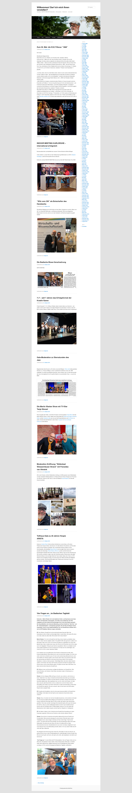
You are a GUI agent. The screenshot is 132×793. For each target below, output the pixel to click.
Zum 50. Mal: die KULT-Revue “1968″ (52, 47)
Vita (42, 37)
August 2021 (84, 102)
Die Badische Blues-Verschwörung (51, 262)
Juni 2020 (84, 118)
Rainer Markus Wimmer (53, 550)
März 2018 (84, 150)
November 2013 (85, 203)
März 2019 (84, 138)
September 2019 (85, 131)
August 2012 (84, 215)
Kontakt (53, 37)
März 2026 (84, 50)
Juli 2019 (84, 134)
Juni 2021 (84, 104)
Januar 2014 (84, 201)
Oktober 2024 (85, 68)
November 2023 (85, 77)
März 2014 (84, 199)
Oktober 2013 (85, 205)
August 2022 (84, 85)
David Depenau (65, 478)
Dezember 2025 (85, 55)
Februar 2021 (85, 109)
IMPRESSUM (60, 37)
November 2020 (85, 112)
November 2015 (85, 185)
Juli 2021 (84, 103)
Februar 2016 (85, 182)
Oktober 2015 (85, 186)
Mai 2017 (84, 161)
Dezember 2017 (85, 152)
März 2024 (84, 74)
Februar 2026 (85, 52)
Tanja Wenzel (70, 414)
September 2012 (85, 214)
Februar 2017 (85, 166)
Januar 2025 (84, 65)
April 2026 (84, 49)
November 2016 (85, 168)
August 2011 (84, 221)
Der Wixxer (70, 418)
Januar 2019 (84, 141)
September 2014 (85, 198)
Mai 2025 (84, 61)
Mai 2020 (84, 119)
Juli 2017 (84, 158)
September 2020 (85, 115)
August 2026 (84, 43)
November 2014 (85, 196)
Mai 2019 (84, 135)
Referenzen (47, 37)
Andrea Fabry (44, 544)
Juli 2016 (84, 174)
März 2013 (84, 212)
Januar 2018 (84, 151)
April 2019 (84, 136)
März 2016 (84, 180)
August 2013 (84, 208)
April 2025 (84, 62)
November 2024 (85, 67)
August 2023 (84, 78)
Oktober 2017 (85, 155)
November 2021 (85, 97)
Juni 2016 (84, 176)
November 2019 (85, 128)
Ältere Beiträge (40, 782)
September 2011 (85, 220)
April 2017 (84, 163)
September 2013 (85, 206)
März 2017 (84, 164)
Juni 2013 (84, 209)
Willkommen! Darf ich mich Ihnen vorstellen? (53, 8)
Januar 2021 (84, 110)
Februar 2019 (85, 139)
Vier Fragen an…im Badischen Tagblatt (53, 613)
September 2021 (85, 100)
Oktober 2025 (85, 58)
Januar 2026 (84, 53)
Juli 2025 (84, 59)
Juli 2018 (84, 145)
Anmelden (84, 226)
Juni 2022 (84, 88)
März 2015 (84, 192)
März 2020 (84, 122)
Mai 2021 (84, 106)
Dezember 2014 (85, 195)
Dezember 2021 (85, 96)
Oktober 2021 (85, 99)
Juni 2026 (84, 46)
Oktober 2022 (85, 84)
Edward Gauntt (53, 549)
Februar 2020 (85, 123)
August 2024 (84, 71)
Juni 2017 (84, 160)
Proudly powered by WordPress (66, 788)
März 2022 (84, 93)
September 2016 (85, 171)
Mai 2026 (84, 48)
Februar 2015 (85, 193)
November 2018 (85, 144)
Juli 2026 (84, 45)
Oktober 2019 (85, 129)
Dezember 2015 (85, 183)
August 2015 (84, 187)
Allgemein (46, 136)
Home (38, 37)
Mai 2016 (84, 177)
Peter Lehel (67, 369)
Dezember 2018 (85, 142)
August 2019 (84, 132)
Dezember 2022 (85, 81)
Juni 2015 (84, 190)
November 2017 (85, 154)
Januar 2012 (84, 217)
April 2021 (84, 107)
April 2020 (84, 120)
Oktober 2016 (85, 170)
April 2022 (84, 91)
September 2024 (85, 69)
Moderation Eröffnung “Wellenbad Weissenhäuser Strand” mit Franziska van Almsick (52, 467)
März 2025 (84, 64)
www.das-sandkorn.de (44, 96)
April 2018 (84, 148)
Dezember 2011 (85, 218)
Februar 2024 (85, 75)
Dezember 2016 (85, 167)
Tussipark (60, 419)
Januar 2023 (84, 80)
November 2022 (85, 83)
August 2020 (84, 116)
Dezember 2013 (85, 202)
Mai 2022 (84, 90)
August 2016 (84, 173)
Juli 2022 (84, 87)
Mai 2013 (84, 211)
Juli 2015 (84, 189)
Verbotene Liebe (47, 418)
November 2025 (85, 56)
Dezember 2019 (85, 126)
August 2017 (84, 157)
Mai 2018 (84, 147)
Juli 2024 (84, 72)
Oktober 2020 (85, 113)
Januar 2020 (84, 125)
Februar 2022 (85, 94)
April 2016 (84, 179)
